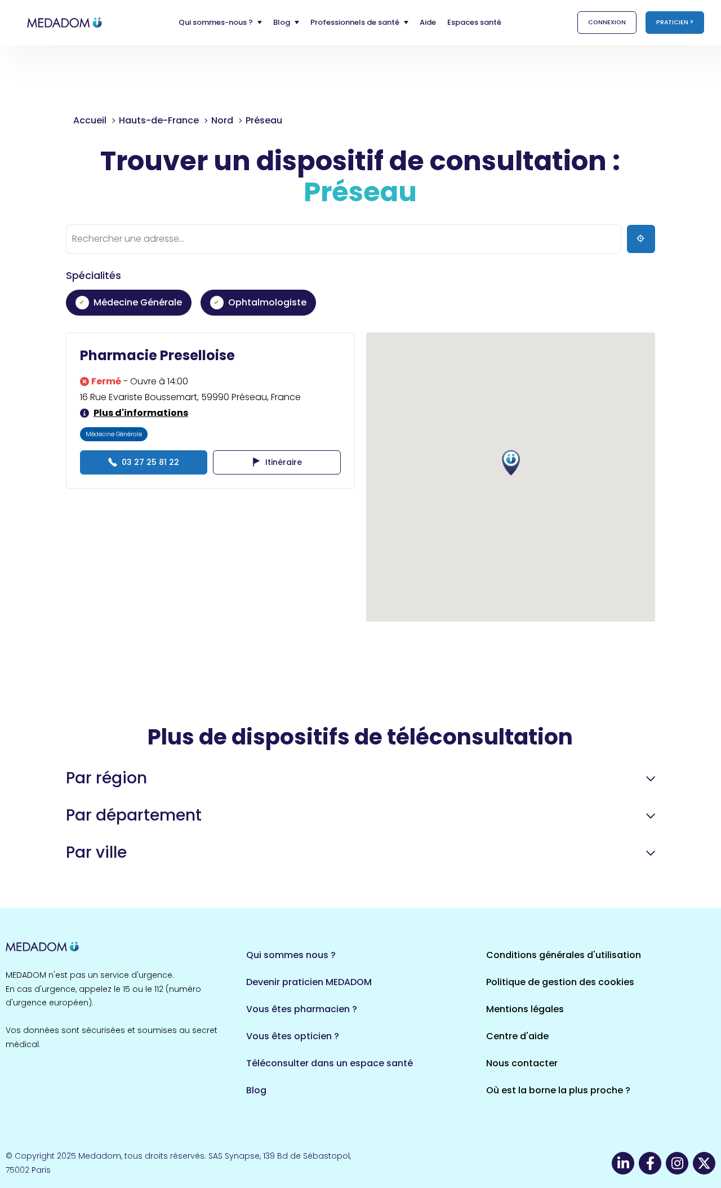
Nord (222, 120)
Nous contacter (522, 1063)
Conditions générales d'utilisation (563, 954)
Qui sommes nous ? (291, 954)
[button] (511, 463)
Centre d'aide (517, 1036)
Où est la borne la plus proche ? (558, 1090)
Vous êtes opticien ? (292, 1036)
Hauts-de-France (159, 120)
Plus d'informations (141, 412)
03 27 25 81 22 (150, 462)
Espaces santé (474, 22)
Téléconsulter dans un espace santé (329, 1063)
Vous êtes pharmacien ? (301, 1009)
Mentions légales (525, 1009)
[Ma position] (641, 239)
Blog (256, 1090)
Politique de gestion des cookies (560, 982)
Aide (428, 22)
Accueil (89, 120)
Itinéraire (283, 462)
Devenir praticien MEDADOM (309, 982)
